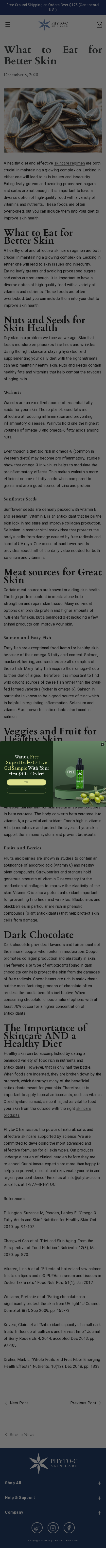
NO (26, 790)
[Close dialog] (103, 744)
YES (26, 782)
